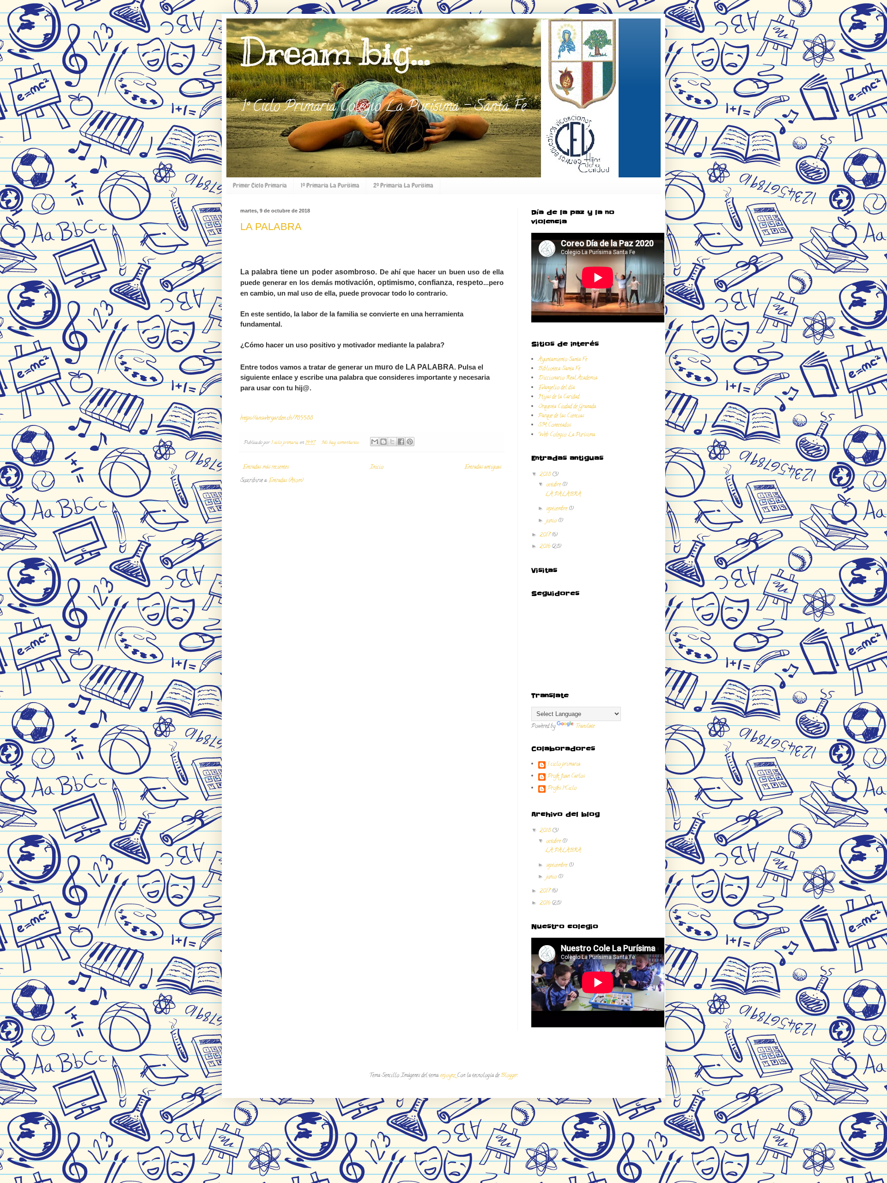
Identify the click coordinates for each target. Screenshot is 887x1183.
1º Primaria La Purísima (330, 185)
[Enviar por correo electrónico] (374, 441)
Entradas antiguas (482, 467)
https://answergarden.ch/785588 (276, 418)
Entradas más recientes (266, 467)
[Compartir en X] (392, 441)
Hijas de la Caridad (558, 397)
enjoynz (447, 1075)
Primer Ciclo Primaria (260, 185)
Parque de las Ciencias (561, 416)
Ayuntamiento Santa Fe (562, 359)
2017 (546, 535)
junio (552, 520)
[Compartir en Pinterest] (409, 441)
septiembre (557, 508)
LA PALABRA (271, 226)
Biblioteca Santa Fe (559, 368)
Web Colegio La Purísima (566, 435)
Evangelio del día (556, 387)
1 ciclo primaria (563, 765)
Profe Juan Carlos (566, 777)
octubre (554, 484)
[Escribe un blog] (383, 441)
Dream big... (335, 52)
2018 (546, 474)
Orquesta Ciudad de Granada (567, 406)
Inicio (376, 467)
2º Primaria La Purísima (403, 185)
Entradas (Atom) (286, 480)
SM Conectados (554, 425)
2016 (546, 546)
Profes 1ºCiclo (562, 789)
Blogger (509, 1075)
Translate (585, 726)
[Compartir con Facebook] (401, 441)
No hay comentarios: (341, 443)
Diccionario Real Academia (567, 378)
